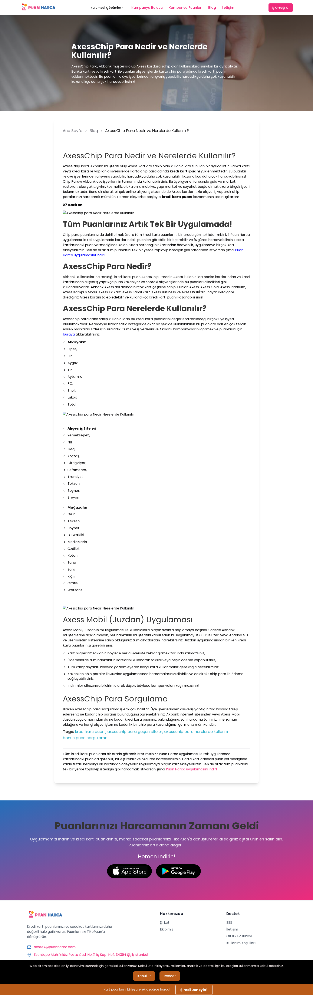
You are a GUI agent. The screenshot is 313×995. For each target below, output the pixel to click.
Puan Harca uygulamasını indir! (191, 769)
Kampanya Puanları (185, 7)
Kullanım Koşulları (241, 943)
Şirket (164, 922)
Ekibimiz (166, 929)
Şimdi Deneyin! (194, 989)
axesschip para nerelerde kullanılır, (197, 731)
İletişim (228, 7)
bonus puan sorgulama (85, 737)
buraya (69, 334)
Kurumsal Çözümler (105, 8)
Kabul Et (144, 975)
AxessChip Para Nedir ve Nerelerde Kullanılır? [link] (147, 130)
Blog (212, 7)
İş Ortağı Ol (280, 8)
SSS (229, 922)
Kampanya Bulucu (147, 7)
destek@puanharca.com (55, 947)
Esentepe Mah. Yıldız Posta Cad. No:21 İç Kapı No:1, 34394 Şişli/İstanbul (91, 954)
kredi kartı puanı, (90, 731)
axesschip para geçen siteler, (135, 731)
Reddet (170, 975)
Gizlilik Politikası (239, 936)
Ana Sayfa (72, 130)
